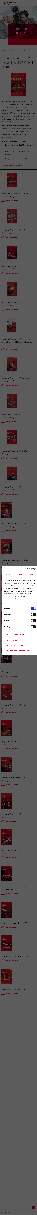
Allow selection (15, 645)
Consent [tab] (8, 574)
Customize (12, 640)
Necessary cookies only (18, 650)
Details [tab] (20, 574)
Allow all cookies (16, 634)
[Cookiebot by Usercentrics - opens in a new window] (28, 569)
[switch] (33, 614)
